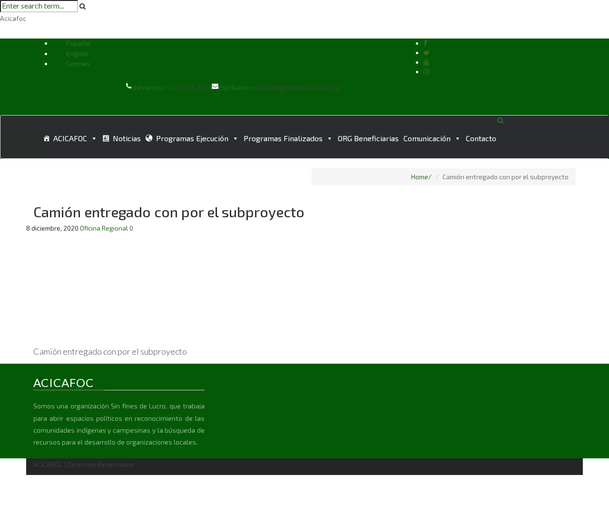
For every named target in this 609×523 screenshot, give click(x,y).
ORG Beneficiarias (368, 138)
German (77, 63)
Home (419, 177)
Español (78, 43)
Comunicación (427, 138)
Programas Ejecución (192, 138)
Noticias (127, 138)
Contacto (481, 138)
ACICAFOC (70, 138)
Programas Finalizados (283, 138)
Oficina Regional (104, 228)
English (77, 53)
